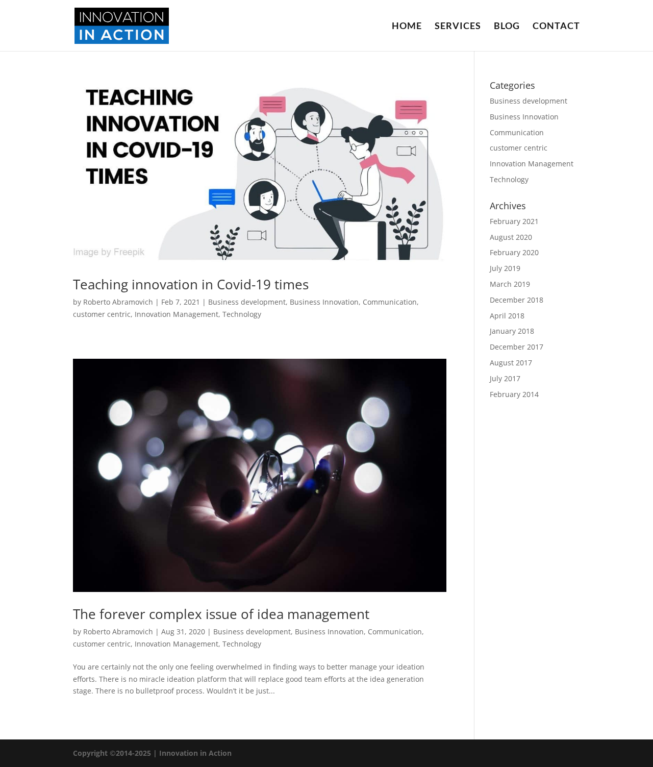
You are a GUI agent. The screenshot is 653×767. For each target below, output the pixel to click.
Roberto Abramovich (118, 302)
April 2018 (507, 315)
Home (407, 26)
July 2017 (505, 378)
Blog (507, 26)
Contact (556, 26)
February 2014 (514, 394)
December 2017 (516, 347)
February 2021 (514, 221)
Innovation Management (176, 314)
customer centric (102, 314)
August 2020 (511, 237)
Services (458, 26)
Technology (241, 314)
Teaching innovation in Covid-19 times (191, 284)
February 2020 (514, 252)
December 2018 (516, 300)
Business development (247, 302)
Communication (390, 302)
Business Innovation (324, 302)
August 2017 (511, 362)
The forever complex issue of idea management (221, 614)
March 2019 (510, 284)
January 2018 (512, 331)
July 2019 (505, 268)
